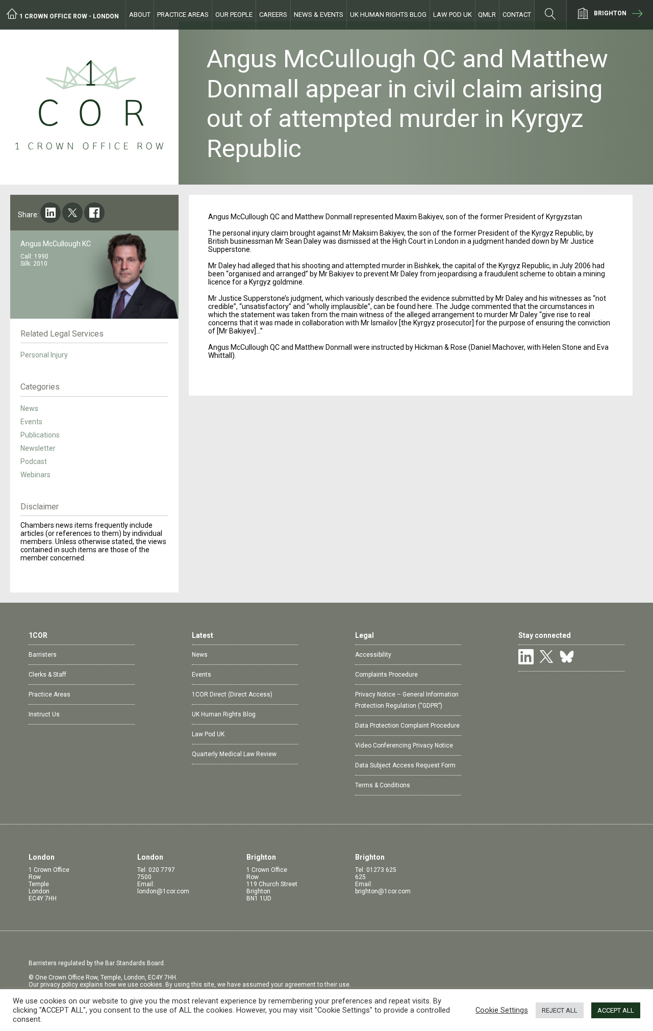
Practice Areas (183, 14)
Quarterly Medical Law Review (234, 754)
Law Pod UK (452, 14)
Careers (273, 14)
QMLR (487, 14)
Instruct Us (44, 714)
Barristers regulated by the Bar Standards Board (96, 963)
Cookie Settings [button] (501, 1010)
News (29, 408)
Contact (517, 14)
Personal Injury (44, 355)
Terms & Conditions (382, 785)
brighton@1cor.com (383, 891)
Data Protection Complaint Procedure (407, 725)
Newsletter (38, 448)
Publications (40, 435)
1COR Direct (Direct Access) (232, 694)
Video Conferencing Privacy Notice (404, 745)
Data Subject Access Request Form (405, 765)
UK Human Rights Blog (388, 14)
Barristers (43, 654)
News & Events (318, 14)
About (139, 14)
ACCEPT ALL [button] (615, 1010)
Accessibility (373, 654)
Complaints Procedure (386, 674)
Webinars (35, 475)
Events (31, 422)
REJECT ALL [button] (559, 1010)
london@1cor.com (163, 891)
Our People (234, 14)
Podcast (33, 461)
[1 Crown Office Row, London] (89, 107)
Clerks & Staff (47, 674)
